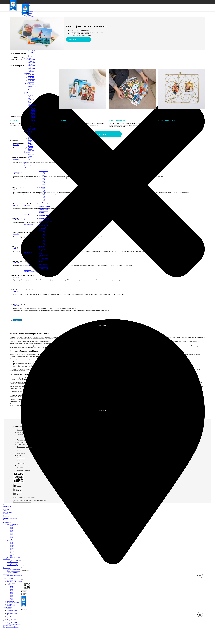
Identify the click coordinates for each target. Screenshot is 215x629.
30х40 (33, 113)
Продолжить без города (28, 51)
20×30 (43, 197)
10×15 (43, 190)
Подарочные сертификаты (24, 447)
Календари (20, 434)
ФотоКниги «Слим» (31, 63)
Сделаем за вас (21, 458)
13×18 (12, 545)
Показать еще (17, 320)
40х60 (43, 243)
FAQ (18, 465)
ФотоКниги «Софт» (43, 211)
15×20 (43, 194)
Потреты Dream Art (43, 225)
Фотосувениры (21, 442)
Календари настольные (44, 216)
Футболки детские (31, 155)
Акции (19, 455)
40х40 (33, 119)
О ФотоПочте (21, 453)
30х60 (33, 116)
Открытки (20, 437)
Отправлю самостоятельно (45, 221)
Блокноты (41, 212)
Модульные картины (44, 247)
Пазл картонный (31, 143)
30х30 (33, 111)
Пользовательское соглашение (22, 502)
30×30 (43, 199)
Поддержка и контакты (23, 470)
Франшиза (20, 467)
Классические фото (43, 171)
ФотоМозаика (42, 228)
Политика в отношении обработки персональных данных (30, 500)
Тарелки (30, 146)
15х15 (11, 530)
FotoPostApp (21, 497)
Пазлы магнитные (31, 149)
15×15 (12, 547)
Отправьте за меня (12, 577)
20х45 (33, 114)
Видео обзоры (21, 463)
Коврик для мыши (43, 255)
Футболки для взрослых (44, 268)
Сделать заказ (72, 39)
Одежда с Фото (21, 444)
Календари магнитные (44, 215)
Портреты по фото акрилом (45, 227)
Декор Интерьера (22, 440)
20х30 (33, 110)
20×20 (43, 196)
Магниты (41, 262)
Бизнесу (19, 460)
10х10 (43, 172)
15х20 (11, 531)
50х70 (43, 244)
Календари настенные (44, 218)
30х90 (33, 117)
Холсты (40, 230)
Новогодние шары (43, 258)
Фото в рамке (42, 187)
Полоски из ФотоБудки (44, 203)
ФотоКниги (20, 432)
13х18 (43, 175)
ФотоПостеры (42, 249)
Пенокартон (42, 246)
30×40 (33, 50)
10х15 (43, 173)
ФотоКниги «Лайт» (31, 66)
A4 (32, 52)
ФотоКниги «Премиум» (31, 60)
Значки (30, 132)
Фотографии (20, 430)
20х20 (43, 179)
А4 (42, 186)
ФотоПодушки (32, 129)
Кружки (30, 138)
